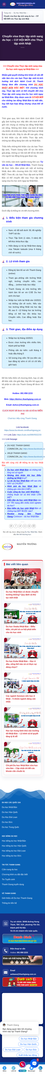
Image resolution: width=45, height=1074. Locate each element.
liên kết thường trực (23, 534)
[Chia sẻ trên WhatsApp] (11, 526)
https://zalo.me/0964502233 (29, 435)
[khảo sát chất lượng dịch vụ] (22, 960)
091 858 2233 (22, 952)
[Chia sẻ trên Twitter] (20, 526)
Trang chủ (7, 13)
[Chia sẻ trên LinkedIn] (34, 526)
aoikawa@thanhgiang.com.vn (23, 974)
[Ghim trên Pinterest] (29, 526)
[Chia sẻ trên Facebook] (16, 526)
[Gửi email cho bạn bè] (25, 526)
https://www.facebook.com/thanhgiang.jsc (22, 430)
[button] (4, 4)
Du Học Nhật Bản (20, 13)
